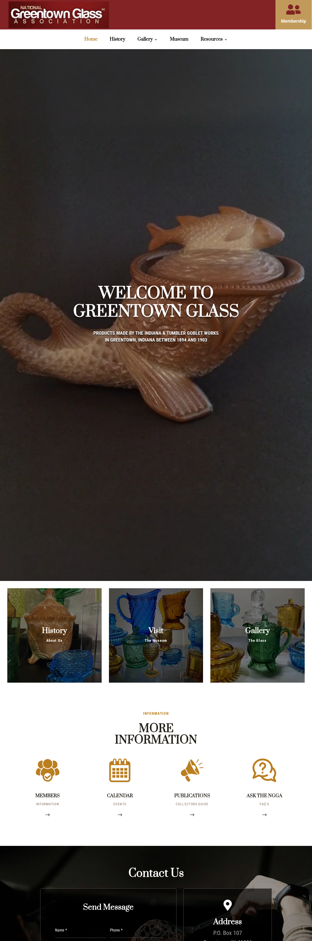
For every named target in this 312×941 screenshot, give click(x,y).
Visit (156, 630)
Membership (293, 21)
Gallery (257, 630)
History (117, 40)
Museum (179, 40)
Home (91, 40)
